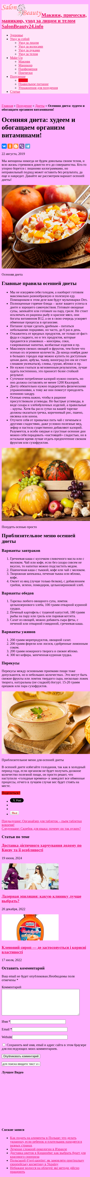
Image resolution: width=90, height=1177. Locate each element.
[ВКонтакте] (4, 146)
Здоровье (16, 35)
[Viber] (21, 146)
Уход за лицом (28, 42)
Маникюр (25, 65)
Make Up (16, 58)
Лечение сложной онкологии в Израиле (38, 1149)
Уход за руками (29, 50)
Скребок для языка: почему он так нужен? (41, 828)
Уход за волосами (30, 46)
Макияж (24, 61)
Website (7, 1037)
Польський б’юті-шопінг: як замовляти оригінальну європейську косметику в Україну (47, 1162)
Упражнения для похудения (38, 88)
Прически (25, 73)
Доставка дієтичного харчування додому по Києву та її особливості (42, 847)
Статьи (15, 91)
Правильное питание (33, 84)
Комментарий (11, 987)
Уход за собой (20, 39)
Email (5, 1029)
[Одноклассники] (10, 146)
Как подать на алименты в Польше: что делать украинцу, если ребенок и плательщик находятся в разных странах (46, 1141)
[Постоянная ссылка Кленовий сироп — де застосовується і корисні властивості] (30, 939)
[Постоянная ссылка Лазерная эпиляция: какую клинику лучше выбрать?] (30, 888)
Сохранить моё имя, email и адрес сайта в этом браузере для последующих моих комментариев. (44, 1046)
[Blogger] (15, 146)
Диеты (23, 80)
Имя (5, 1021)
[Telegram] (27, 146)
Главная (7, 106)
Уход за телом (28, 54)
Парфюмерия (27, 69)
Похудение (18, 76)
